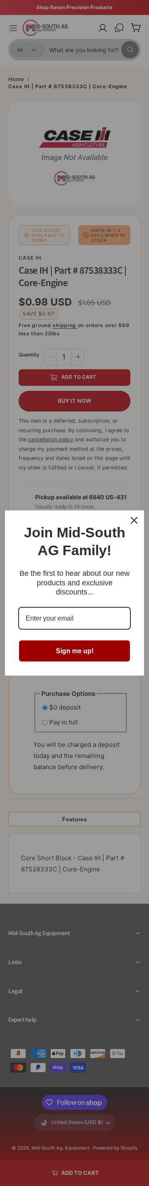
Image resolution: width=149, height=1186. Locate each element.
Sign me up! (75, 650)
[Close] (134, 520)
